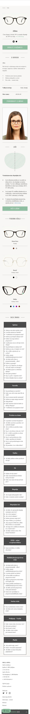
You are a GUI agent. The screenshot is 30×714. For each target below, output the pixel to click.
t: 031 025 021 (5, 669)
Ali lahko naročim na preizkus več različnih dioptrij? (15, 424)
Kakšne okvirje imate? (11, 473)
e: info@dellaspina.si (7, 679)
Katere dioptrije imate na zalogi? (14, 378)
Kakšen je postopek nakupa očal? (14, 336)
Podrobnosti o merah (15, 101)
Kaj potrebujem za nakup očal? (14, 347)
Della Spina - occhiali (7, 700)
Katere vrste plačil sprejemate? (14, 647)
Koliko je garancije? (11, 363)
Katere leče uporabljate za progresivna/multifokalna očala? (14, 593)
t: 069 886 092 (5, 677)
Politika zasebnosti (6, 686)
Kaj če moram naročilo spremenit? (15, 397)
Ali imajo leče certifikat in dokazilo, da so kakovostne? (15, 527)
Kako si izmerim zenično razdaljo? (15, 497)
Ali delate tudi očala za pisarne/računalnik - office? (13, 566)
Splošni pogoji (5, 683)
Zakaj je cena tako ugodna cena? (14, 330)
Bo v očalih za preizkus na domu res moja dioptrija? (14, 434)
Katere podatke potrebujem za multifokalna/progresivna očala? (14, 584)
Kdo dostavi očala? (11, 628)
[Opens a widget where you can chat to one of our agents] (6, 711)
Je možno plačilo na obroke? (13, 573)
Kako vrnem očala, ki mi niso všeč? (15, 624)
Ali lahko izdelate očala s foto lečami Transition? (13, 531)
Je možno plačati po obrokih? (13, 332)
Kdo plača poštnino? (11, 373)
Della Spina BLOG (7, 697)
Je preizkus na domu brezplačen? (14, 421)
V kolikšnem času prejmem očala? (15, 334)
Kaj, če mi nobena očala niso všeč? (15, 431)
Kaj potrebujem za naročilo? (13, 391)
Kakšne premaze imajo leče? (13, 518)
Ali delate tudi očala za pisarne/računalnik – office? (13, 360)
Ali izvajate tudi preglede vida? (14, 495)
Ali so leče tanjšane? (11, 514)
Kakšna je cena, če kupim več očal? (15, 349)
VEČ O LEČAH (15, 208)
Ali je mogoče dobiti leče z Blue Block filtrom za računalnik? (14, 523)
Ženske (3, 7)
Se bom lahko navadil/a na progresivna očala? (13, 576)
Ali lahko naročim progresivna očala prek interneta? (14, 588)
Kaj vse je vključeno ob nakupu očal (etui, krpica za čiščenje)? (14, 366)
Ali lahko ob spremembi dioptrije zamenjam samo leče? (14, 511)
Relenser (4, 702)
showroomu (18, 203)
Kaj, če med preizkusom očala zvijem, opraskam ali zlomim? (13, 438)
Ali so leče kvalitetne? (11, 516)
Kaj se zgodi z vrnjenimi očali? (14, 376)
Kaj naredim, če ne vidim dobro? (14, 445)
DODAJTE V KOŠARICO (15, 47)
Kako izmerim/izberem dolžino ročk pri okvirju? (14, 476)
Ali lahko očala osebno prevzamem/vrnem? (12, 631)
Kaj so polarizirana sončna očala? (14, 607)
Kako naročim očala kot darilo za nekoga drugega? (14, 404)
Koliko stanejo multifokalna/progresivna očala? (14, 356)
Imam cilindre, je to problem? (13, 520)
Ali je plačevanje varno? (12, 645)
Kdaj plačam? (9, 401)
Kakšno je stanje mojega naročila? (15, 399)
